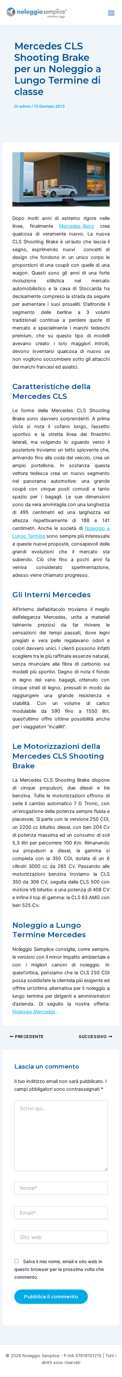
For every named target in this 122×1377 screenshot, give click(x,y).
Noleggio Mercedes (33, 1012)
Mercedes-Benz (76, 226)
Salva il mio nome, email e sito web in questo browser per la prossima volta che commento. (59, 1269)
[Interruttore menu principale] (111, 13)
